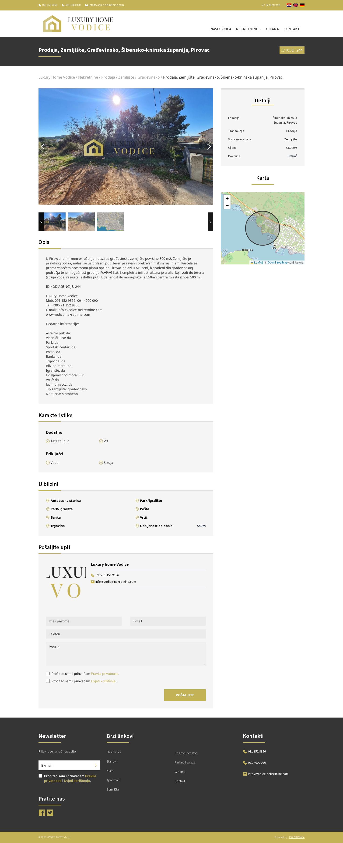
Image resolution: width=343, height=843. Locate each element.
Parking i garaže (185, 762)
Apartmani (113, 780)
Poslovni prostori (186, 753)
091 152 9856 (49, 5)
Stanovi (111, 761)
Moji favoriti (273, 5)
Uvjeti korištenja (103, 681)
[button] (227, 198)
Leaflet (258, 262)
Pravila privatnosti (104, 674)
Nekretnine (88, 77)
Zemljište (126, 77)
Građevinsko (148, 77)
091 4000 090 (73, 5)
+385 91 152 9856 (107, 575)
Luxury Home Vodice (56, 77)
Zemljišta (113, 789)
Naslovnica (220, 29)
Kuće (110, 771)
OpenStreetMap (278, 262)
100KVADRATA (296, 837)
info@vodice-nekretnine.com (106, 5)
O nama (272, 29)
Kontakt (292, 29)
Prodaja (108, 77)
